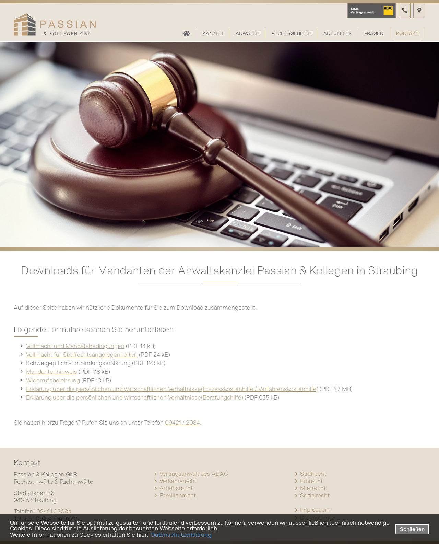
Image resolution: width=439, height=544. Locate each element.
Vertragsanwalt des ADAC (193, 473)
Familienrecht (177, 495)
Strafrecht (313, 473)
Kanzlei (212, 33)
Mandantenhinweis (51, 371)
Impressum (315, 509)
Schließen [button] (412, 529)
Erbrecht (311, 480)
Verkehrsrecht (178, 480)
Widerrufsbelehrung (53, 380)
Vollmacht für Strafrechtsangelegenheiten (82, 354)
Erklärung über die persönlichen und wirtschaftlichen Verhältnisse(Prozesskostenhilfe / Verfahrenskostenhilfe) (172, 388)
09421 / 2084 (182, 422)
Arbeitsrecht (176, 488)
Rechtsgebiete (291, 33)
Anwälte (247, 33)
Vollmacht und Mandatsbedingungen (75, 346)
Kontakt (407, 33)
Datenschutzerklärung (181, 534)
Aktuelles (337, 33)
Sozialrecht (315, 495)
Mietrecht (313, 488)
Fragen (373, 33)
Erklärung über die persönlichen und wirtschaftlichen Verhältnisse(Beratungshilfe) (134, 397)
